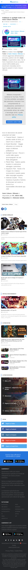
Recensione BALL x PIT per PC (8, 310)
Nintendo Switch (7, 26)
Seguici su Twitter (10, 423)
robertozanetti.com (14, 547)
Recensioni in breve (19, 509)
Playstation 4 (13, 24)
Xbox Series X (4, 506)
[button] (2, 209)
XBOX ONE (5, 24)
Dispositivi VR (4, 518)
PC (20, 21)
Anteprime (17, 511)
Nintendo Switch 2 (5, 509)
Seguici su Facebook (11, 429)
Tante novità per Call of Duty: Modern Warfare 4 (17, 349)
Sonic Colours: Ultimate (15, 54)
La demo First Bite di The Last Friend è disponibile (13, 256)
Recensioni (17, 506)
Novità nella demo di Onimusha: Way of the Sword (17, 367)
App (16, 516)
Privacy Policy (10, 551)
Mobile (3, 516)
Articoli (17, 513)
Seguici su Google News (12, 446)
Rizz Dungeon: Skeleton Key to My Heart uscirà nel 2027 (18, 361)
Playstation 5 (4, 504)
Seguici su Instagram (11, 435)
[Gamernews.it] (14, 2)
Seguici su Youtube (10, 440)
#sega (16, 204)
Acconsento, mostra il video (14, 121)
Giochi (16, 504)
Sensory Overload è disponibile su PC (18, 355)
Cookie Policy (18, 551)
